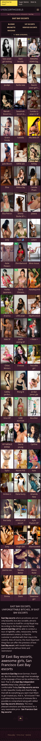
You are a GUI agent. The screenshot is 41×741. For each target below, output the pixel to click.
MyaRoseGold (34, 316)
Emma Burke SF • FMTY (20, 215)
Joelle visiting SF (20, 340)
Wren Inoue (34, 263)
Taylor (7, 470)
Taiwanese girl (34, 597)
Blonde (11, 24)
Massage (11, 30)
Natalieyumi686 (34, 289)
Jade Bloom (7, 164)
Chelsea (20, 365)
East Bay (31, 14)
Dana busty (20, 494)
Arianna (7, 316)
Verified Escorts (30, 27)
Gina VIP (7, 418)
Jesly (7, 240)
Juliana (34, 213)
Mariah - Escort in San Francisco (7, 112)
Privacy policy (11, 735)
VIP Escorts (30, 24)
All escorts (24, 14)
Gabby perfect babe (7, 393)
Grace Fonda (7, 139)
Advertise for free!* (7, 3)
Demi (20, 596)
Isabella (20, 137)
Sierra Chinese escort (20, 291)
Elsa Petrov (7, 213)
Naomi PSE (20, 470)
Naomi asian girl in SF (34, 86)
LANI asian (20, 316)
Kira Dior (34, 418)
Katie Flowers (7, 264)
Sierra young (20, 445)
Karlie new (20, 85)
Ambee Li (7, 494)
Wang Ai (20, 392)
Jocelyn (7, 85)
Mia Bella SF (34, 137)
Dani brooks (21, 60)
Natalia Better (21, 571)
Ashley (34, 164)
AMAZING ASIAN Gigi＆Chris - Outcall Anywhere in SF (33, 60)
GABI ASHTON (20, 419)
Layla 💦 (20, 240)
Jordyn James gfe (34, 393)
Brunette (11, 27)
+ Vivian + (34, 339)
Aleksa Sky (20, 187)
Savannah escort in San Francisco (20, 112)
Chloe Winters (7, 367)
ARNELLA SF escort (20, 521)
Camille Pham (34, 188)
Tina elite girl (34, 367)
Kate (34, 470)
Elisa (7, 187)
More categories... (22, 34)
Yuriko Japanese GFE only (7, 291)
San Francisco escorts (14, 14)
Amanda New (34, 495)
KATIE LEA (21, 164)
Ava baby (7, 520)
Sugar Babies (24, 2)
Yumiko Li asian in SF (33, 112)
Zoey (7, 546)
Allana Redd (34, 571)
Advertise (28, 735)
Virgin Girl (20, 546)
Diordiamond (21, 263)
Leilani (34, 240)
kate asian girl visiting (7, 60)
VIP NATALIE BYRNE (7, 445)
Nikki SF (7, 339)
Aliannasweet (34, 546)
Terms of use (20, 735)
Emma (7, 596)
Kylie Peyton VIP (34, 521)
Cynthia (34, 444)
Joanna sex (7, 570)
